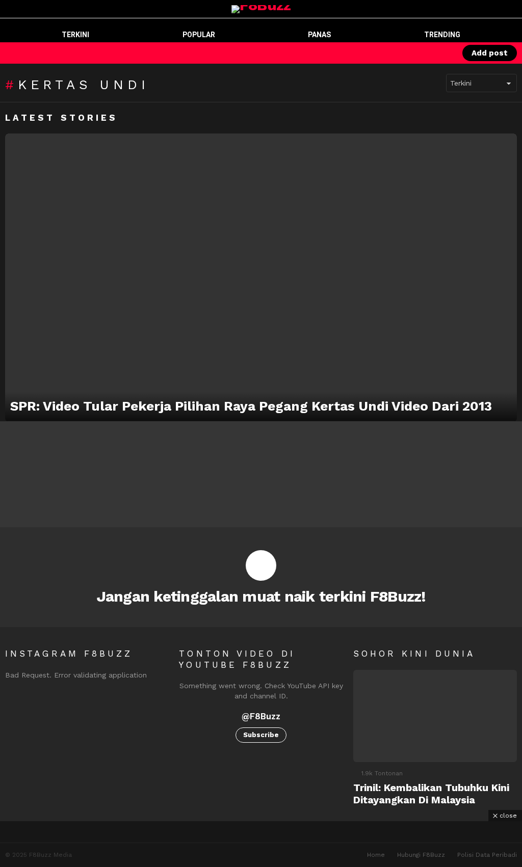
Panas (319, 35)
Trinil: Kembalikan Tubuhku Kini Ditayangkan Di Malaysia (431, 793)
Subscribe (261, 735)
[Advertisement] (261, 844)
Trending (442, 35)
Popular (198, 35)
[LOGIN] (441, 53)
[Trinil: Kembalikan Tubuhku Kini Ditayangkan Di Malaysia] (435, 716)
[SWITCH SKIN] (406, 53)
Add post (490, 53)
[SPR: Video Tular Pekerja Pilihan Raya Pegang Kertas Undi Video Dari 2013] (261, 277)
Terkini (75, 35)
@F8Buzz (261, 716)
